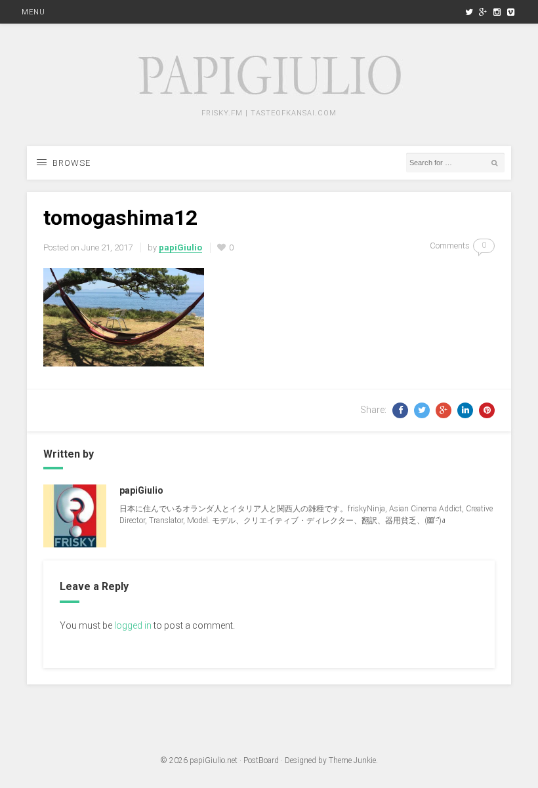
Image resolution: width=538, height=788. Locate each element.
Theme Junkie (352, 760)
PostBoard (261, 760)
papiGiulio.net (214, 760)
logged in (133, 625)
